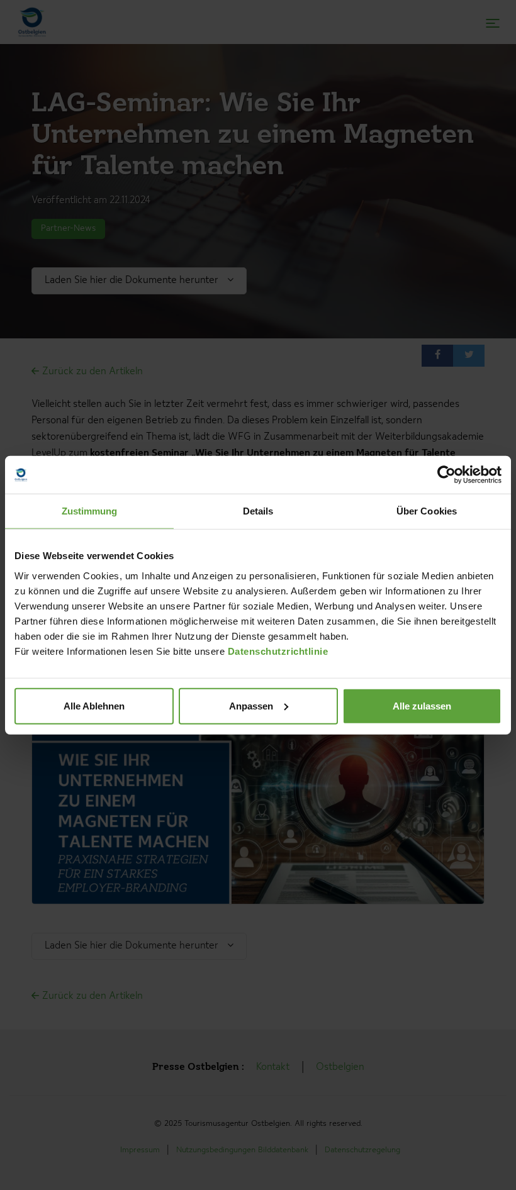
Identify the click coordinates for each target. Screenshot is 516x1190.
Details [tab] (258, 511)
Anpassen (251, 705)
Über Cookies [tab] (426, 511)
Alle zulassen (422, 705)
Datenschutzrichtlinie (278, 650)
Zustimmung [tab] (90, 511)
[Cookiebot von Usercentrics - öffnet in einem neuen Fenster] (446, 474)
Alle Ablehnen (94, 705)
